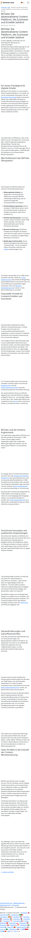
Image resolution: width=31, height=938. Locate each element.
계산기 (16, 931)
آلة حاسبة (3, 929)
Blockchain (4, 97)
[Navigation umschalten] (28, 2)
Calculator (16, 917)
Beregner (24, 913)
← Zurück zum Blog (7, 872)
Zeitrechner (24, 603)
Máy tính (10, 927)
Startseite (4, 7)
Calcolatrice (4, 915)
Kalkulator (12, 923)
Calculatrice (17, 921)
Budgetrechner (6, 385)
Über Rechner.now (6, 903)
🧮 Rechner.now (7, 2)
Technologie (12, 97)
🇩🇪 (22, 2)
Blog (9, 7)
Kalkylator (23, 925)
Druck (15, 401)
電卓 (9, 931)
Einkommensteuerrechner (9, 388)
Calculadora (15, 915)
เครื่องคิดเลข (13, 929)
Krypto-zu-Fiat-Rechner (20, 486)
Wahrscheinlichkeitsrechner (10, 687)
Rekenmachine (22, 927)
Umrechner (15, 905)
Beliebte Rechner (18, 903)
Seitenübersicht (5, 905)
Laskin (2, 927)
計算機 (22, 929)
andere (6, 249)
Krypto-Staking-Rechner (17, 500)
